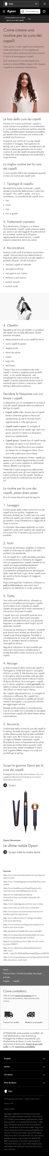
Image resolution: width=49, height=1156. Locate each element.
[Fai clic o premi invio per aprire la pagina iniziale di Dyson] (11, 12)
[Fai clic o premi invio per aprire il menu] (4, 11)
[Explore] (24, 811)
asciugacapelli (34, 684)
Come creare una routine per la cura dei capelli (15, 18)
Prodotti (7, 1059)
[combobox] (21, 4)
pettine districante (11, 585)
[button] (8, 1091)
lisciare (17, 739)
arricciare (27, 739)
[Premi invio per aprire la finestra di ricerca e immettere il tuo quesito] (30, 11)
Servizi (7, 1067)
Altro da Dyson (10, 1083)
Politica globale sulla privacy (13, 1099)
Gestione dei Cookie (32, 1099)
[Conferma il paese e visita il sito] (45, 4)
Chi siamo (8, 1075)
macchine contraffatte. (25, 1046)
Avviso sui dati (8, 1103)
